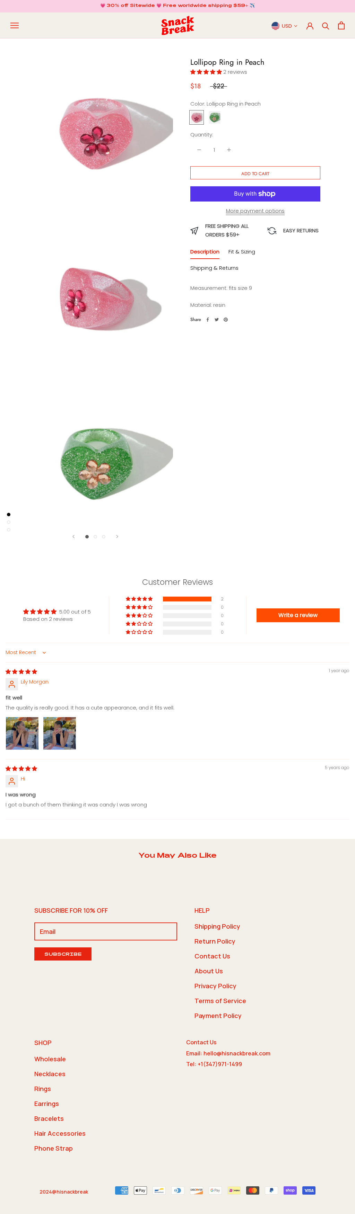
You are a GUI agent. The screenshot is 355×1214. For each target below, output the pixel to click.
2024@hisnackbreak (64, 1191)
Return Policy (214, 941)
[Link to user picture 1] (22, 733)
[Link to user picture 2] (59, 733)
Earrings (46, 1103)
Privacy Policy (215, 986)
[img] (21, 671)
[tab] (204, 253)
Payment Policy (218, 1015)
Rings (42, 1088)
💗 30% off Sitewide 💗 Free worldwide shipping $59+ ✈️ (177, 6)
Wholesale (50, 1059)
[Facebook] (208, 320)
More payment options (255, 210)
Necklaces (50, 1074)
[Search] (325, 25)
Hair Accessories (60, 1133)
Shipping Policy (217, 926)
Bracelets (49, 1118)
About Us (208, 971)
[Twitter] (217, 320)
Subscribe (62, 955)
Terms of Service (220, 1001)
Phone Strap (53, 1148)
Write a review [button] (298, 615)
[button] (206, 71)
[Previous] (73, 536)
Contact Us (212, 956)
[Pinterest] (226, 320)
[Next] (117, 536)
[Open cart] (341, 25)
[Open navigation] (14, 25)
